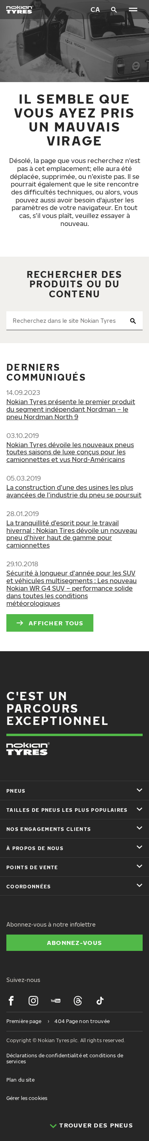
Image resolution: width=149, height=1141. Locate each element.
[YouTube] (56, 1001)
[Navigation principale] (133, 9)
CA (95, 10)
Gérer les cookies (26, 1098)
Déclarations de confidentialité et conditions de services (64, 1058)
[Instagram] (33, 1001)
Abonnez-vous (74, 942)
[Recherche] (114, 9)
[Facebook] (11, 1001)
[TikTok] (100, 1001)
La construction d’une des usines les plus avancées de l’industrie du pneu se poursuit (73, 491)
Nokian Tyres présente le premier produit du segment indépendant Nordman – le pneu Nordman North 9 (70, 409)
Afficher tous (56, 622)
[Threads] (78, 1001)
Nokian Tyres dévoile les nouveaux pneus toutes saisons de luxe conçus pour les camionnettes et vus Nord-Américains (70, 452)
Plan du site (20, 1080)
